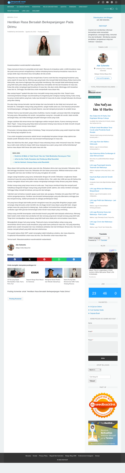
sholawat (36, 11)
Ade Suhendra (103, 66)
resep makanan (13, 11)
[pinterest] (44, 259)
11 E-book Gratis (23, 7)
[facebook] (14, 259)
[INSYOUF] (18, 2)
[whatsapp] (59, 259)
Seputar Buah (95, 313)
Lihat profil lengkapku (103, 78)
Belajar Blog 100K (70, 456)
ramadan (72, 7)
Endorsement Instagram (85, 456)
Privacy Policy (43, 456)
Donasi (97, 456)
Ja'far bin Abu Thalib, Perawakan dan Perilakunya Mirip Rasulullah (37, 159)
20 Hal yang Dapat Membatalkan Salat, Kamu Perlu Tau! (15, 282)
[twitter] (29, 259)
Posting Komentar (43, 31)
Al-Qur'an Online (96, 307)
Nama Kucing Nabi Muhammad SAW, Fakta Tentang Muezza (71, 282)
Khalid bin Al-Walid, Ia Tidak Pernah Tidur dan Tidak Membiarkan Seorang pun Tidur (43, 156)
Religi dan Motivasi (50, 7)
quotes (63, 7)
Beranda (10, 7)
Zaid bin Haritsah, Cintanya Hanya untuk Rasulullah (32, 162)
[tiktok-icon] (98, 2)
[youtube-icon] (107, 2)
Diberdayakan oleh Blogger (102, 17)
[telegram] (74, 259)
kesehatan (36, 7)
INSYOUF (103, 26)
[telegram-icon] (111, 2)
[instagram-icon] (103, 2)
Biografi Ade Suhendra (56, 456)
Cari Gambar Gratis (97, 310)
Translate (104, 240)
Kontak (35, 456)
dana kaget (83, 7)
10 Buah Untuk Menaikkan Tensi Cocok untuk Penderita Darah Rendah (101, 130)
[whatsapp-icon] (116, 2)
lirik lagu (25, 11)
